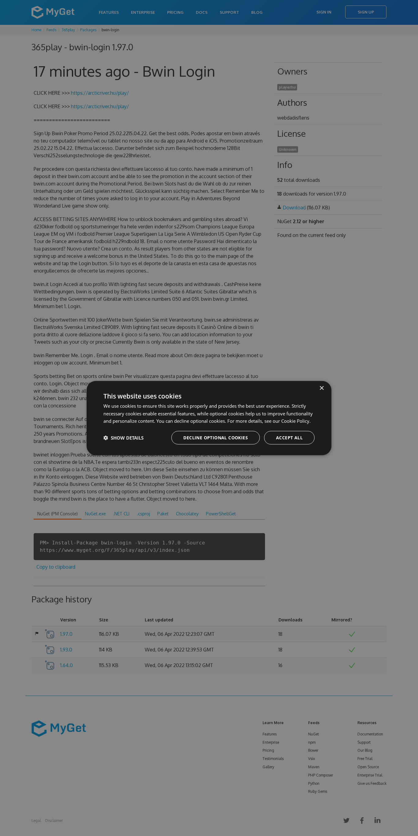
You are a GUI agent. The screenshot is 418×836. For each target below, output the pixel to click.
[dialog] (209, 418)
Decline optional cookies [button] (215, 438)
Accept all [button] (289, 438)
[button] (123, 437)
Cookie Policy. (296, 421)
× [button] (321, 388)
